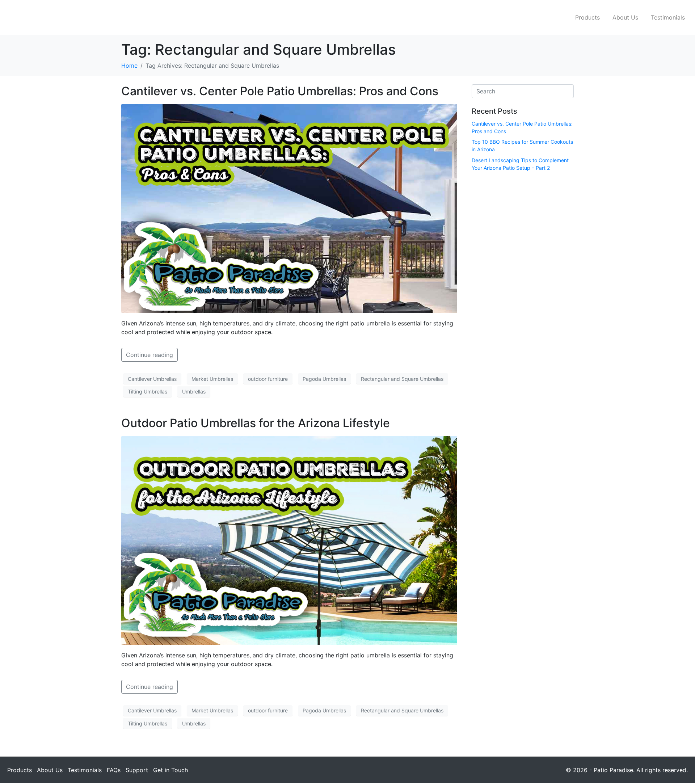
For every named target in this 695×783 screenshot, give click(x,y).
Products (587, 17)
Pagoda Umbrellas (324, 379)
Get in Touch (170, 770)
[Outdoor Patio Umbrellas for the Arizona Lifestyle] (289, 539)
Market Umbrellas (212, 379)
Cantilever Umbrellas (152, 379)
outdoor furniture (268, 379)
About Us (625, 17)
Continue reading (149, 354)
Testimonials (668, 17)
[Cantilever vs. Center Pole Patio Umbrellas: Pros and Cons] (289, 208)
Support (137, 770)
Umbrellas (194, 391)
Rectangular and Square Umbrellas (402, 379)
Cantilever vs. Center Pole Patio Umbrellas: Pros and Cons (279, 91)
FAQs (114, 770)
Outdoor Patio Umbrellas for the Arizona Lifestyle (255, 423)
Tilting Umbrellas (147, 391)
